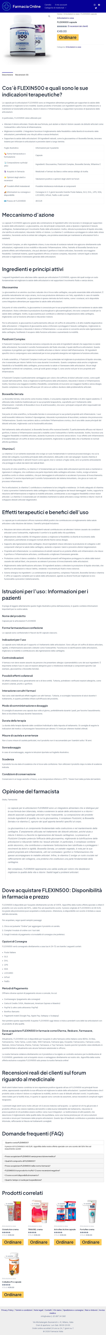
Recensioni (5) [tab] (21, 75)
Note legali (38, 1310)
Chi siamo (57, 1310)
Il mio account (61, 5)
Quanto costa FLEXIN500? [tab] (17, 1142)
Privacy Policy (7, 1310)
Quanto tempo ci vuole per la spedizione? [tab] (23, 1180)
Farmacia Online (27, 6)
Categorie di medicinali (54, 8)
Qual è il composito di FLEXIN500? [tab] (20, 1161)
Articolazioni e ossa (71, 14)
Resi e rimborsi (91, 1310)
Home (59, 14)
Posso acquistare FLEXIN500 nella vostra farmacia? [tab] (27, 1166)
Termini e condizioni (23, 1310)
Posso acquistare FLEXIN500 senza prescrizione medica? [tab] (30, 1156)
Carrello (48, 5)
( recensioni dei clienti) (78, 26)
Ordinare (67, 37)
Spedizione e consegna (73, 1310)
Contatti (48, 1310)
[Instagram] (95, 5)
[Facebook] (99, 5)
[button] (65, 7)
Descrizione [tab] (7, 75)
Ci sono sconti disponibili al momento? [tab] (22, 1175)
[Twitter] (96, 8)
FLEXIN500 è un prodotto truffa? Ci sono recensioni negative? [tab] (32, 1170)
